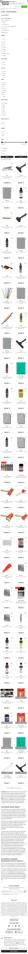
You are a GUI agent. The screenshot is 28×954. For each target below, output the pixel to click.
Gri (3, 86)
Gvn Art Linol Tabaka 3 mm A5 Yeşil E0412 (21, 378)
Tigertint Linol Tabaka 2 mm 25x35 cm (21, 303)
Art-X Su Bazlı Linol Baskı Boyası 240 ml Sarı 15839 (21, 328)
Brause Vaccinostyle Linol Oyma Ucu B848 (21, 627)
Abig (4, 43)
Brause (4, 49)
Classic (4, 64)
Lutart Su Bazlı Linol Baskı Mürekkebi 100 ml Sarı (21, 403)
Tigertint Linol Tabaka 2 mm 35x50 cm (7, 353)
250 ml (4, 75)
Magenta (5, 90)
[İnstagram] (19, 926)
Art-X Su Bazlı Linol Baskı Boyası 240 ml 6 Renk (7, 477)
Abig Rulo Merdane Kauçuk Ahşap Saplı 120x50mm (7, 527)
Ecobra (4, 55)
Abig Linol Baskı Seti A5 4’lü (7, 277)
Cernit (4, 51)
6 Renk (4, 82)
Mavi (4, 92)
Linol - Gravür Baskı (5, 18)
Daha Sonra (17, 6)
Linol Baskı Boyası (5, 30)
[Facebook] (12, 926)
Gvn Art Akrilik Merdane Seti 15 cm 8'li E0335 (7, 303)
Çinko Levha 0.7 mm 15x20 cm (21, 576)
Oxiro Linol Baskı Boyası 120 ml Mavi (7, 652)
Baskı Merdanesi (5, 20)
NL (3, 133)
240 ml (4, 73)
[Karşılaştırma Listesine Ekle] (11, 166)
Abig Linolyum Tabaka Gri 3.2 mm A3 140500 (7, 753)
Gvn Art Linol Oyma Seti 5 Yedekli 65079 (21, 728)
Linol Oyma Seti (5, 24)
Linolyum (4, 22)
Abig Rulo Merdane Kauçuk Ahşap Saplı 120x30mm (7, 502)
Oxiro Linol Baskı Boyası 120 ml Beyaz (21, 677)
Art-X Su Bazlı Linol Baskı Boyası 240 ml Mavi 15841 (7, 253)
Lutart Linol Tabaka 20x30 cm (7, 427)
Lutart (21, 401)
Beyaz (4, 84)
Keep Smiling (21, 725)
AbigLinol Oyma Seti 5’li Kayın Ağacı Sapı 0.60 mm (7, 177)
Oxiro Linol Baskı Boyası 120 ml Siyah (21, 202)
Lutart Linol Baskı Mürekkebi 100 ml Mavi (7, 728)
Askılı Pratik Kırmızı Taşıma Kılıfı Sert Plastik (7, 577)
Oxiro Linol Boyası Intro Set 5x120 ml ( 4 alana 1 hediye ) (7, 703)
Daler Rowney (6, 53)
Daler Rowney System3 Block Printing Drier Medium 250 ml (21, 602)
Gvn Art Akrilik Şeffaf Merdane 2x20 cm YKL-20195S (7, 778)
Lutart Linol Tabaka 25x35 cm (21, 427)
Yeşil (4, 105)
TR (3, 135)
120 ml (4, 71)
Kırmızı (4, 88)
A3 (3, 122)
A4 (3, 124)
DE (3, 131)
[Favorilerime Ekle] (11, 163)
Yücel (7, 550)
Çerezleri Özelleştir (14, 948)
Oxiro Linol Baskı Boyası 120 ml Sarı (21, 652)
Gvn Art (21, 175)
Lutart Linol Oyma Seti (21, 702)
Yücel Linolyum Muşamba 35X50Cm (7, 552)
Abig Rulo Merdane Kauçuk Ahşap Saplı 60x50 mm (21, 502)
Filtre (7, 156)
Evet (24, 6)
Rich (7, 475)
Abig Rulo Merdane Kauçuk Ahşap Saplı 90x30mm (21, 527)
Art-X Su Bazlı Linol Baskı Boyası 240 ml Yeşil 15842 (7, 403)
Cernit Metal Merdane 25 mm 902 (21, 552)
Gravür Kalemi (5, 32)
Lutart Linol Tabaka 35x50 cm (21, 451)
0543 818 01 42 (14, 920)
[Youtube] (15, 926)
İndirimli (4, 150)
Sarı (3, 94)
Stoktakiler (5, 148)
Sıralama (21, 156)
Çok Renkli (5, 103)
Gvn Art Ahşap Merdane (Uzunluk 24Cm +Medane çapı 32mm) (7, 328)
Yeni (4, 153)
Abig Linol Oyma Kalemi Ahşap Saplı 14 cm (7, 228)
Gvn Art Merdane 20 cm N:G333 (21, 777)
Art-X (4, 45)
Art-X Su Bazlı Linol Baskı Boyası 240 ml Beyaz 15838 (21, 278)
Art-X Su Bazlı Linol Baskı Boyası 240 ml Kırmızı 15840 (7, 378)
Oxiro (4, 41)
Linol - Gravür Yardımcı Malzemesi (9, 26)
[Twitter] (9, 926)
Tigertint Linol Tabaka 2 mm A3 (21, 252)
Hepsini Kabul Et (14, 951)
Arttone (4, 47)
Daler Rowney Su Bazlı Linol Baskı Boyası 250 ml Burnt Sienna (21, 477)
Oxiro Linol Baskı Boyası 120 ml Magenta (7, 677)
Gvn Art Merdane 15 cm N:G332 (21, 352)
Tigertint (7, 200)
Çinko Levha (4, 28)
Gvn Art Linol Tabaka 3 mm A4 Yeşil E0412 (21, 753)
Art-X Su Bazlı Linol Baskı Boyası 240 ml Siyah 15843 (7, 452)
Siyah (4, 96)
